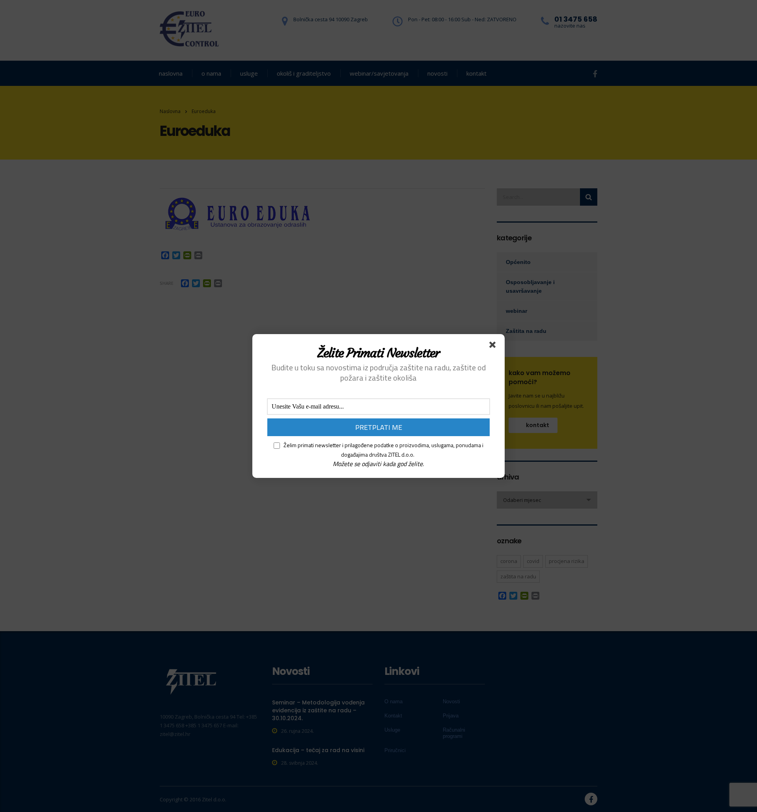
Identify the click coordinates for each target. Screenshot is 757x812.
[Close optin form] (494, 346)
